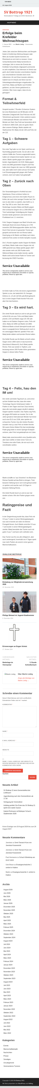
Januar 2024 (8, 965)
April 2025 (7, 920)
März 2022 (7, 1033)
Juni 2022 (7, 1026)
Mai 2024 (7, 951)
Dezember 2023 (9, 968)
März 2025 (7, 924)
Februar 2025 (8, 927)
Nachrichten (8, 1052)
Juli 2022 (7, 1023)
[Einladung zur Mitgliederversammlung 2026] (19, 569)
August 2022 (8, 1019)
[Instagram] (35, 5)
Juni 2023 (7, 989)
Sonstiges (5, 29)
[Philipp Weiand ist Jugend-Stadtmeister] (19, 603)
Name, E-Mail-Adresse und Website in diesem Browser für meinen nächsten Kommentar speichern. (18, 763)
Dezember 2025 (9, 907)
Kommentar (7, 704)
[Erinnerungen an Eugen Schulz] (19, 634)
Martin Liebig (20, 44)
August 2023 (8, 982)
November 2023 (9, 971)
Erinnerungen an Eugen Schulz (14, 646)
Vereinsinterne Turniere (12, 1066)
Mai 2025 (7, 917)
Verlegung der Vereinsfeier (13, 802)
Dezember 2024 (9, 930)
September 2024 (9, 937)
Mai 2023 (7, 992)
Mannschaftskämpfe (11, 1049)
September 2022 (9, 1016)
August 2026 (8, 890)
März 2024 (7, 958)
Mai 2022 (7, 1030)
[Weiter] (33, 821)
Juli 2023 (7, 985)
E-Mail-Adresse (9, 740)
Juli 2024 (7, 944)
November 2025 (9, 910)
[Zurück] (5, 821)
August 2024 (8, 941)
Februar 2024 (8, 961)
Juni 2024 (7, 948)
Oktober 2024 (8, 934)
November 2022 (9, 1009)
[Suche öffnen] (34, 22)
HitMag (30, 1083)
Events (6, 1046)
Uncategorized (9, 1063)
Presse (6, 1056)
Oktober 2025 (8, 913)
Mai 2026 (7, 896)
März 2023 (7, 999)
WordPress (21, 1083)
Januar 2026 (8, 903)
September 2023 (9, 978)
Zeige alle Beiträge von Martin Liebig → (26, 679)
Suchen (5, 774)
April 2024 (7, 954)
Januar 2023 (8, 1006)
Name (5, 731)
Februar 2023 (8, 1002)
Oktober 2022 (8, 1012)
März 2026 (7, 900)
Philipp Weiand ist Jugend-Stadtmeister (18, 615)
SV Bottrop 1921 (18, 12)
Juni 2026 (7, 893)
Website (5, 750)
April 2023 (7, 995)
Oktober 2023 (8, 975)
